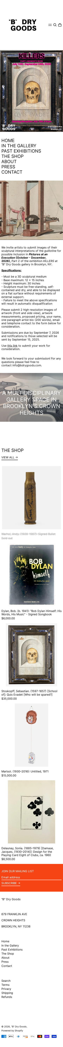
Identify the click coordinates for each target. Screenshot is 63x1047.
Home (5, 941)
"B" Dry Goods (10, 899)
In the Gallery (10, 945)
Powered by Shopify (12, 1030)
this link (12, 345)
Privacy (6, 989)
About (5, 957)
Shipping (7, 993)
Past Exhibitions (12, 949)
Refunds (6, 997)
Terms (5, 985)
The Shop (7, 953)
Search (5, 980)
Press (5, 961)
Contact (6, 966)
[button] (55, 25)
